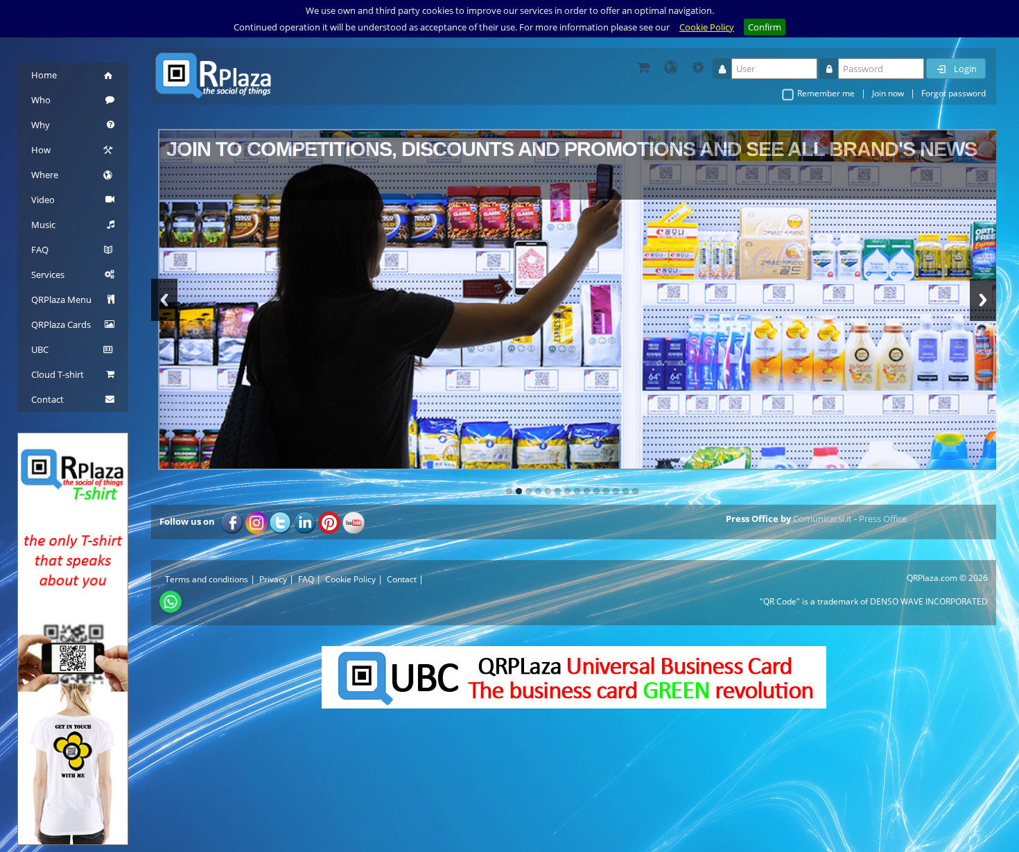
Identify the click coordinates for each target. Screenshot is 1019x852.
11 (606, 490)
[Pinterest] (329, 521)
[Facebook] (232, 521)
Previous (164, 299)
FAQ (306, 578)
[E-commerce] (643, 67)
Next (983, 299)
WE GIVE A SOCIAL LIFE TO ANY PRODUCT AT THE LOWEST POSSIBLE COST (481, 147)
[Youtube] (353, 521)
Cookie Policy (706, 27)
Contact (402, 578)
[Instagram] (256, 521)
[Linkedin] (305, 521)
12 (616, 490)
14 (635, 490)
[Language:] (671, 67)
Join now (888, 93)
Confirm (764, 27)
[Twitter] (281, 521)
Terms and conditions (206, 578)
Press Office (883, 518)
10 (596, 490)
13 (625, 490)
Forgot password (953, 93)
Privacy (273, 578)
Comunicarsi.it (822, 518)
